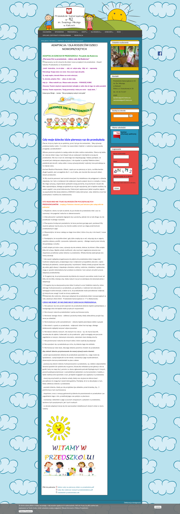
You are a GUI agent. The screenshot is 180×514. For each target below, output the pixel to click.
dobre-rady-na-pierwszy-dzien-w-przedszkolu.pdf (76, 487)
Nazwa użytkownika (119, 153)
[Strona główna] (70, 30)
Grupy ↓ (84, 32)
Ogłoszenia (47, 32)
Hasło (115, 161)
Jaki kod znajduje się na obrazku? (123, 176)
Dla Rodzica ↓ (96, 32)
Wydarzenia (59, 32)
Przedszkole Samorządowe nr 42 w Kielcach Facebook (160, 53)
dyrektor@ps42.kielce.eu (122, 98)
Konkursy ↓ (109, 32)
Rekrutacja (78, 35)
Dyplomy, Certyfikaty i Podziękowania (57, 35)
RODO (119, 32)
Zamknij (157, 507)
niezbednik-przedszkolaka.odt (68, 492)
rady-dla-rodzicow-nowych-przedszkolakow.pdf (75, 490)
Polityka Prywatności (25, 511)
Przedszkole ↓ (72, 32)
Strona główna (44, 40)
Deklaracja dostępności (132, 502)
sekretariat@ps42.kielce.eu (122, 100)
